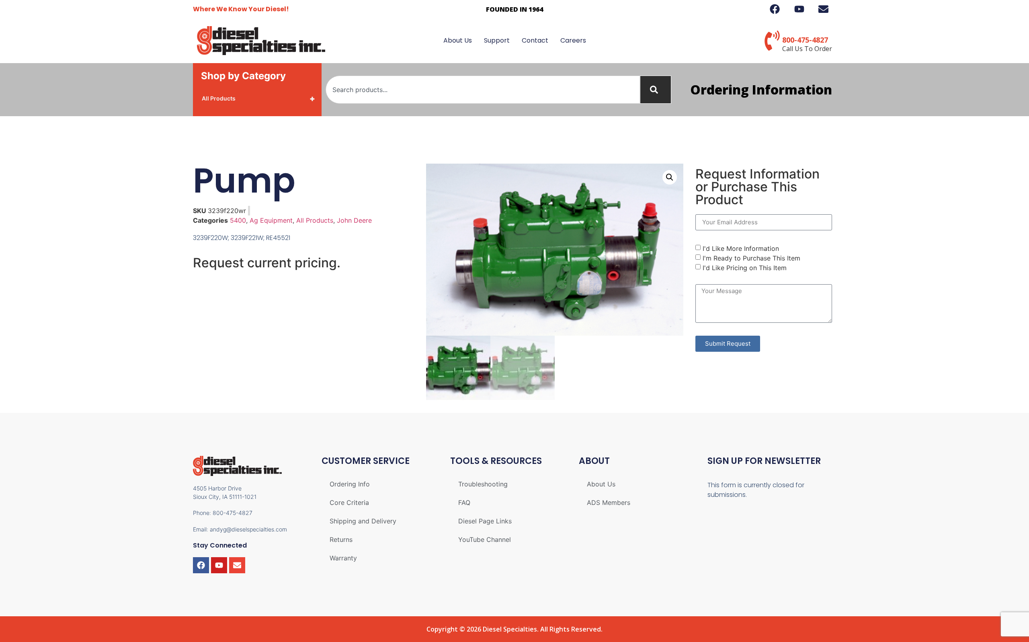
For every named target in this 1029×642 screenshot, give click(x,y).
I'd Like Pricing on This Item (745, 267)
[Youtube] (219, 565)
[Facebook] (201, 565)
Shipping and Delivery (363, 521)
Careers (573, 40)
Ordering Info (350, 484)
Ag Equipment (271, 220)
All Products (258, 98)
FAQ (464, 502)
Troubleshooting (483, 484)
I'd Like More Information (741, 248)
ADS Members (608, 502)
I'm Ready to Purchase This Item (751, 258)
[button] (669, 177)
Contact (535, 40)
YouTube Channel (484, 539)
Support (497, 40)
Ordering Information (761, 89)
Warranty (343, 558)
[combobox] (483, 90)
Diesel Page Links (485, 521)
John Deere (354, 220)
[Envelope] (237, 565)
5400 (238, 220)
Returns (341, 539)
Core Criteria (349, 502)
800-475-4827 (805, 40)
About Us (457, 40)
